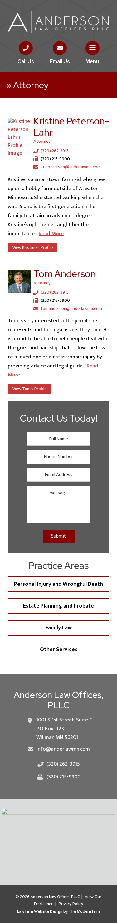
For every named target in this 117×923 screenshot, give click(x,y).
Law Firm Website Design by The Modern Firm (58, 911)
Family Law (59, 627)
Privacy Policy (71, 903)
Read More (51, 233)
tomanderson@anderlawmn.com (71, 308)
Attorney (42, 141)
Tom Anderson (64, 274)
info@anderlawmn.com (63, 749)
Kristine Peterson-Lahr (71, 126)
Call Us (25, 61)
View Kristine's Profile (32, 247)
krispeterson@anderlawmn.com (71, 167)
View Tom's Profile (29, 389)
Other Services (58, 649)
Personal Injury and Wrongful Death (58, 584)
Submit (58, 536)
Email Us (60, 61)
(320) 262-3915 (55, 151)
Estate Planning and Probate (58, 606)
